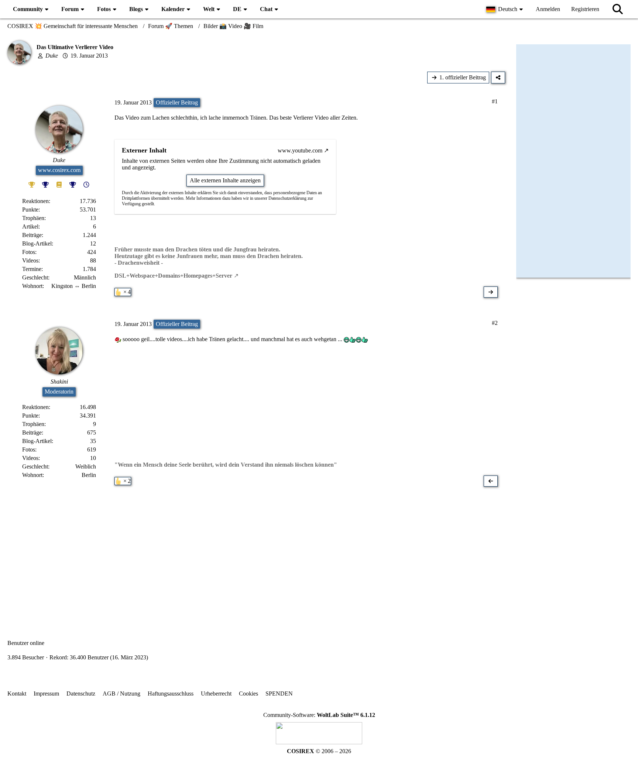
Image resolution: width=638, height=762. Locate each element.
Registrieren (585, 9)
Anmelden (548, 9)
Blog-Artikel (37, 243)
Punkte (30, 209)
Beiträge (32, 235)
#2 (495, 323)
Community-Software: (319, 715)
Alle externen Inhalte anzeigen (225, 180)
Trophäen (33, 218)
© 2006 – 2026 (319, 751)
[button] (505, 9)
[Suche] (618, 9)
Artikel (30, 226)
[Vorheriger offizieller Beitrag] (491, 481)
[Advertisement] (256, 553)
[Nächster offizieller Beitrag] (491, 292)
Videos (30, 260)
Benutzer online (25, 643)
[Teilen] (498, 77)
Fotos (28, 252)
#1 (495, 101)
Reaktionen (35, 201)
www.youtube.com (300, 150)
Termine (31, 269)
